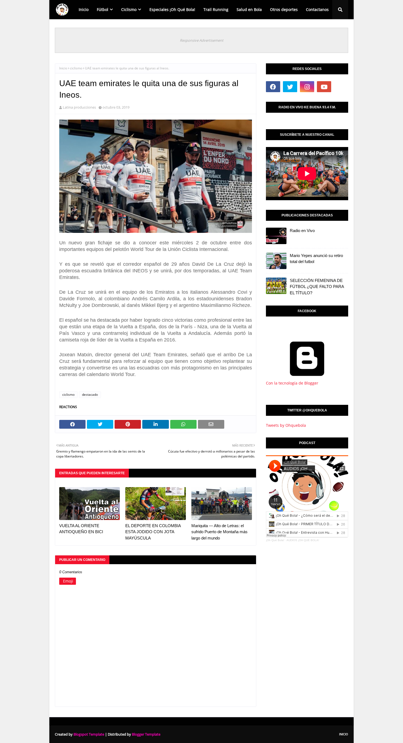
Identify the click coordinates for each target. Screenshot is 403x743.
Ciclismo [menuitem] (129, 9)
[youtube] (324, 86)
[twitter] (290, 86)
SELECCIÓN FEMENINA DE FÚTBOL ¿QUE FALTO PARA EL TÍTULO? (317, 286)
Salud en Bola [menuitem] (249, 9)
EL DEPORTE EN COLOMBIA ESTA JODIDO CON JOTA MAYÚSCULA (153, 531)
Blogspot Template (88, 734)
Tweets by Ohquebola (286, 425)
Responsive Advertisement (201, 40)
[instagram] (307, 86)
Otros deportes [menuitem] (284, 9)
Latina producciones (79, 107)
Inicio (63, 68)
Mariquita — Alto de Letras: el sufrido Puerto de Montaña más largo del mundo (219, 531)
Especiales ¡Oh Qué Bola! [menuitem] (172, 9)
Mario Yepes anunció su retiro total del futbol (316, 258)
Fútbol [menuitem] (102, 9)
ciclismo (76, 68)
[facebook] (273, 86)
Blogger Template (146, 734)
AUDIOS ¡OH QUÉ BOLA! (302, 540)
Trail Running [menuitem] (215, 9)
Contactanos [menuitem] (317, 9)
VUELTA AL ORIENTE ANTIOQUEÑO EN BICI (81, 528)
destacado (90, 394)
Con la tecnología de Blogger (292, 383)
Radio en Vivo (302, 230)
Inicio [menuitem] (84, 9)
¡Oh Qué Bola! (275, 540)
